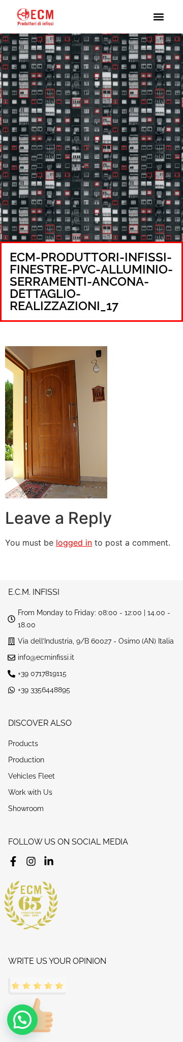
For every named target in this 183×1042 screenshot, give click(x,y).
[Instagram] (31, 861)
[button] (158, 17)
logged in (74, 542)
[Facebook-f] (13, 861)
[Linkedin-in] (49, 861)
